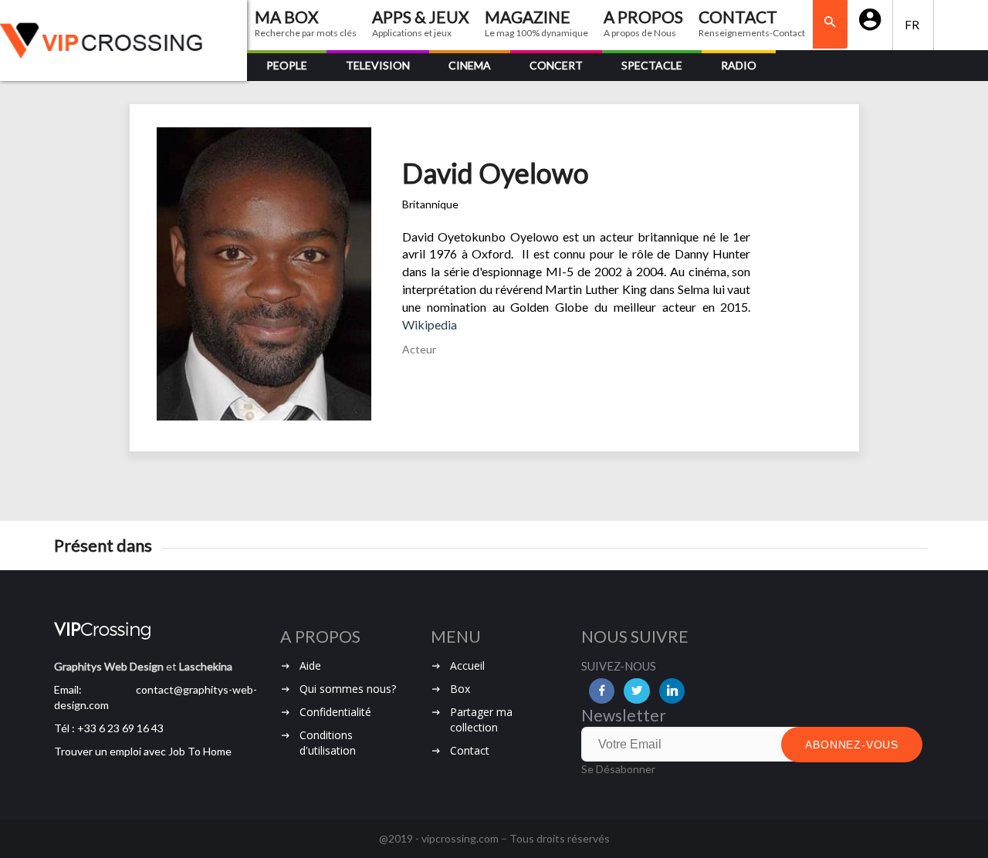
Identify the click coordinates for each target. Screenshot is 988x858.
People (286, 65)
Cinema (469, 65)
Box (460, 688)
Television (378, 65)
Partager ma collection (481, 719)
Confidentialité (335, 711)
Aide (310, 665)
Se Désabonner (618, 768)
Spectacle (651, 65)
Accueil (467, 665)
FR (913, 25)
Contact (469, 750)
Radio (738, 65)
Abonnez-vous (851, 744)
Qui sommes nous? (347, 688)
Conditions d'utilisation (327, 743)
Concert (556, 65)
